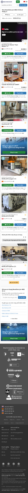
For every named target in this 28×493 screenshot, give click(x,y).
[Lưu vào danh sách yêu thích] (25, 43)
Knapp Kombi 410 (20, 423)
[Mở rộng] (14, 60)
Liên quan (20, 14)
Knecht (18, 419)
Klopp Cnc (12, 419)
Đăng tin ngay (14, 152)
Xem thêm (14, 318)
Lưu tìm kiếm (14, 282)
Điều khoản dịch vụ (15, 490)
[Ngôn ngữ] (24, 1)
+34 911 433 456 (8, 413)
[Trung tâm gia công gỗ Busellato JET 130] (14, 111)
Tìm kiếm (23, 5)
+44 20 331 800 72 (8, 407)
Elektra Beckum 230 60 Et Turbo (10, 313)
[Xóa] (18, 5)
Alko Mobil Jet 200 (6, 308)
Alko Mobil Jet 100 (6, 305)
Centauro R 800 (6, 310)
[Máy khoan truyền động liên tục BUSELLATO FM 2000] (14, 203)
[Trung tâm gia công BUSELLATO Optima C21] (14, 253)
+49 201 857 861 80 (9, 411)
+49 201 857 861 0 (8, 409)
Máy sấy (6, 419)
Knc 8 (12, 423)
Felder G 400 (5, 316)
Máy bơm (6, 423)
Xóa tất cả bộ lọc (7, 18)
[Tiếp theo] (25, 32)
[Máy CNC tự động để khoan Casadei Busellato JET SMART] (14, 72)
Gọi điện (21, 53)
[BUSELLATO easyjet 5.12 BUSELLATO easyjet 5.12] (14, 166)
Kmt (23, 419)
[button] (26, 1)
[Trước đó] (2, 32)
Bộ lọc (8, 14)
